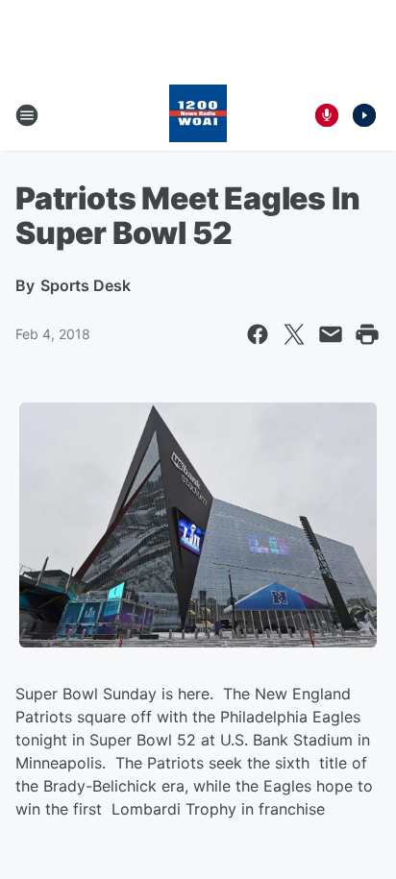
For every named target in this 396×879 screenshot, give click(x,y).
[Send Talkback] (326, 115)
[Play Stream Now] (364, 115)
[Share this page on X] (294, 334)
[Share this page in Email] (330, 334)
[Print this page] (367, 334)
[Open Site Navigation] (26, 115)
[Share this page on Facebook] (257, 334)
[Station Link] (198, 115)
